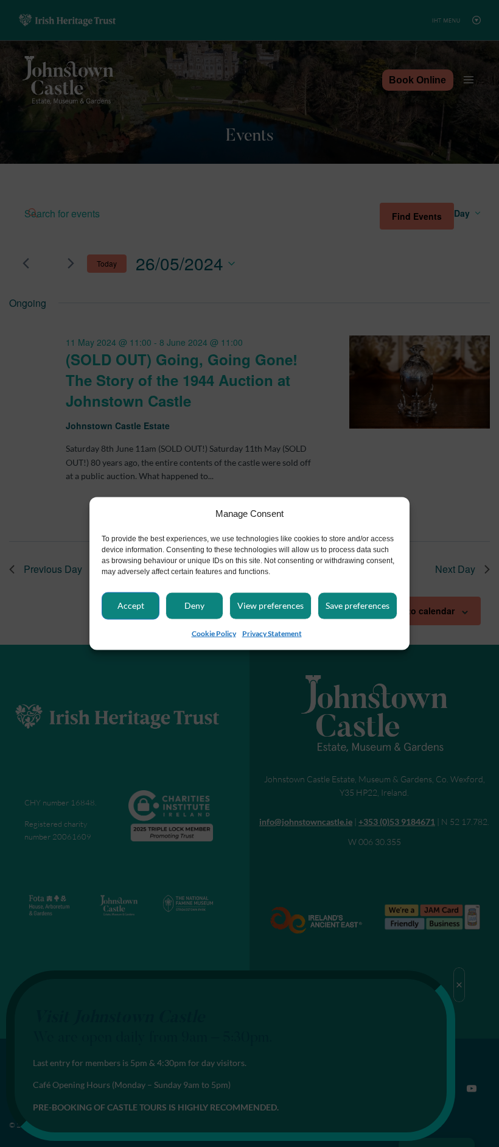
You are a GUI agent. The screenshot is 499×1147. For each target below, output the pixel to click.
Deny (194, 605)
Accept (130, 605)
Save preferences (357, 605)
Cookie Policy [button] (214, 633)
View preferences (270, 605)
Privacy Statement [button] (272, 633)
